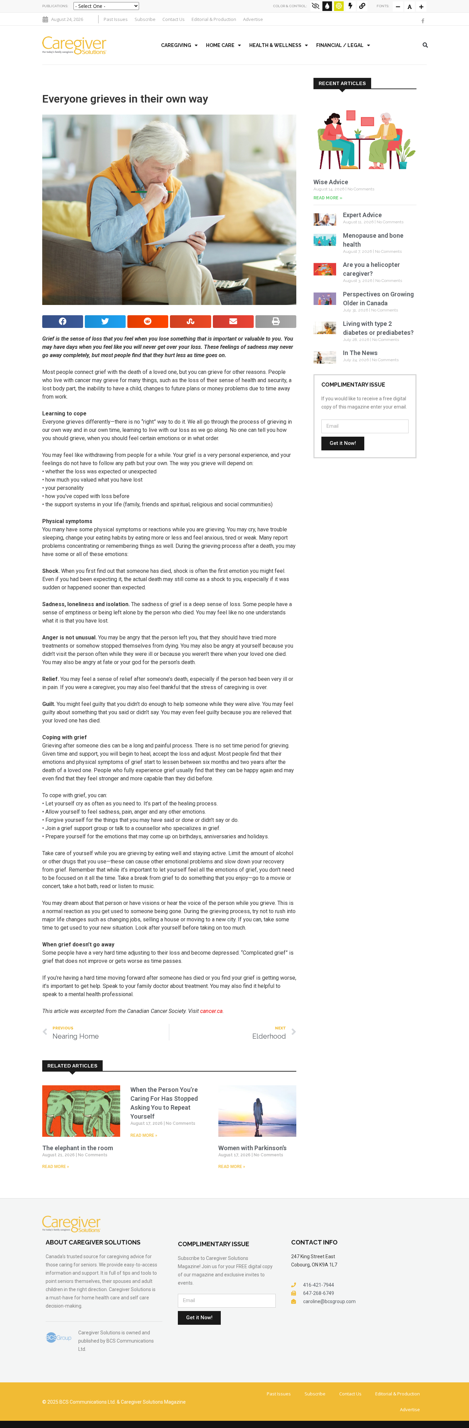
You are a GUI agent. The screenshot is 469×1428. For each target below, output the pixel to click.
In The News (360, 352)
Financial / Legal (340, 45)
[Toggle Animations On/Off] (350, 6)
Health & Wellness (275, 45)
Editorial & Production (214, 19)
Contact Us (173, 19)
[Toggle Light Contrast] (339, 6)
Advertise (253, 19)
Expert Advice (362, 215)
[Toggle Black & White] (315, 6)
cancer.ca (211, 1011)
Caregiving (176, 45)
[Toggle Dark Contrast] (327, 6)
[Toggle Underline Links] (362, 6)
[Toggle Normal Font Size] (398, 6)
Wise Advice (330, 182)
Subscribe (145, 19)
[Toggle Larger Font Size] (409, 6)
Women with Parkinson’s (252, 1148)
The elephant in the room (77, 1148)
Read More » (55, 1166)
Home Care (220, 45)
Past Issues (116, 19)
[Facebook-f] (422, 21)
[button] (425, 45)
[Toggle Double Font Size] (421, 6)
